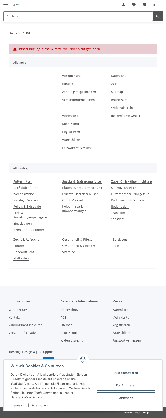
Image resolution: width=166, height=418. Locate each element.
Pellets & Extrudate (27, 206)
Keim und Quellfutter (28, 230)
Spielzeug (120, 239)
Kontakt (67, 84)
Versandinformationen (78, 100)
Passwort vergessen (76, 148)
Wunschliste (71, 140)
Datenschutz (40, 405)
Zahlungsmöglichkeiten (79, 92)
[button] (124, 4)
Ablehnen (126, 398)
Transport (118, 213)
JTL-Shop (143, 412)
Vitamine (68, 252)
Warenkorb (70, 116)
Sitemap (117, 92)
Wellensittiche (23, 194)
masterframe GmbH (125, 116)
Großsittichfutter (25, 188)
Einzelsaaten (22, 223)
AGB (114, 84)
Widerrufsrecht (122, 108)
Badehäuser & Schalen (127, 200)
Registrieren (71, 132)
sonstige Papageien (27, 200)
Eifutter (18, 246)
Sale (116, 246)
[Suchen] (158, 16)
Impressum (18, 405)
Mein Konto (70, 124)
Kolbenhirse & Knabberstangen (74, 208)
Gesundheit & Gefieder (78, 246)
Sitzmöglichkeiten (124, 188)
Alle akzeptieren (126, 373)
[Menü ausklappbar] (5, 2)
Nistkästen (21, 258)
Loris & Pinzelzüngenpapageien (30, 215)
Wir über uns (71, 76)
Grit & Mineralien (74, 200)
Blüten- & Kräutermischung (82, 188)
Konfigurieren (126, 385)
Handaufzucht (23, 252)
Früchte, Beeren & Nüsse (80, 194)
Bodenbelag (119, 206)
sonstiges (118, 219)
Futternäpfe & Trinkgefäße (130, 194)
